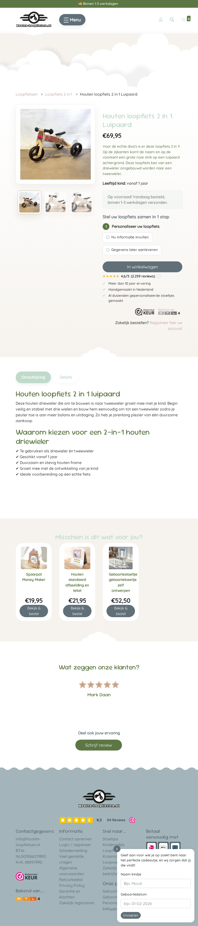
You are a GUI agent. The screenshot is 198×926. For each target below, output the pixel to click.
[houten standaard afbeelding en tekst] (77, 558)
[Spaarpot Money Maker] (34, 558)
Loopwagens (114, 862)
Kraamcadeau (116, 856)
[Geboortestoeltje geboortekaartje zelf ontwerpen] (120, 558)
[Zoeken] (172, 19)
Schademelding (73, 850)
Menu (75, 20)
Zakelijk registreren (76, 902)
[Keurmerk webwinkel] (145, 311)
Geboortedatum (134, 894)
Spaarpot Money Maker (33, 577)
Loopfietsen (26, 94)
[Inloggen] (161, 19)
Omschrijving (33, 377)
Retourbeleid (71, 879)
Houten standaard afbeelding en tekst (77, 582)
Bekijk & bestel (34, 611)
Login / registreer (75, 844)
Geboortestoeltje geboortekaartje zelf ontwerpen (122, 582)
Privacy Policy (72, 885)
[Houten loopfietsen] (34, 19)
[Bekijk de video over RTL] (28, 898)
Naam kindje (131, 874)
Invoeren (130, 915)
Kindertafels (114, 844)
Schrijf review (98, 745)
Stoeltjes (110, 838)
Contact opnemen (75, 838)
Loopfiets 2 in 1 (58, 94)
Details (66, 377)
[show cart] (183, 19)
